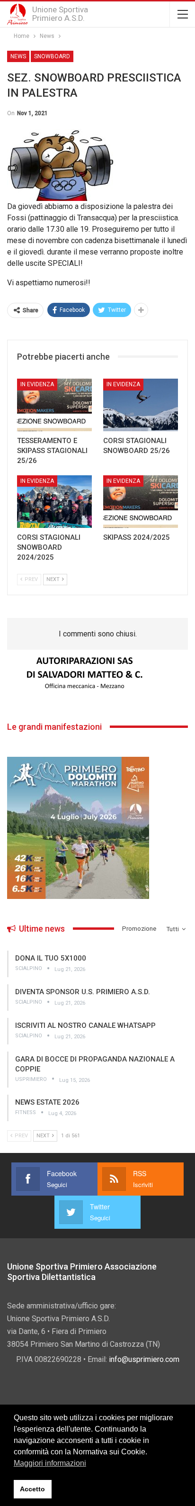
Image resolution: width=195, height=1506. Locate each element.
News (18, 56)
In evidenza (37, 384)
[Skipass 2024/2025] (140, 501)
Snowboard (52, 56)
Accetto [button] (32, 1489)
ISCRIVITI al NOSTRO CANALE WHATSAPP (85, 1025)
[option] (97, 673)
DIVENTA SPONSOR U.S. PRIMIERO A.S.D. (82, 992)
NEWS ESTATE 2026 (47, 1102)
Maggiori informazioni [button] (50, 1463)
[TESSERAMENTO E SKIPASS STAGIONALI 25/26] (54, 405)
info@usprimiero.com (144, 1359)
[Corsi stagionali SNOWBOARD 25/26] (140, 405)
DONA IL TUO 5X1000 (50, 958)
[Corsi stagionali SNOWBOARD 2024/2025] (54, 501)
